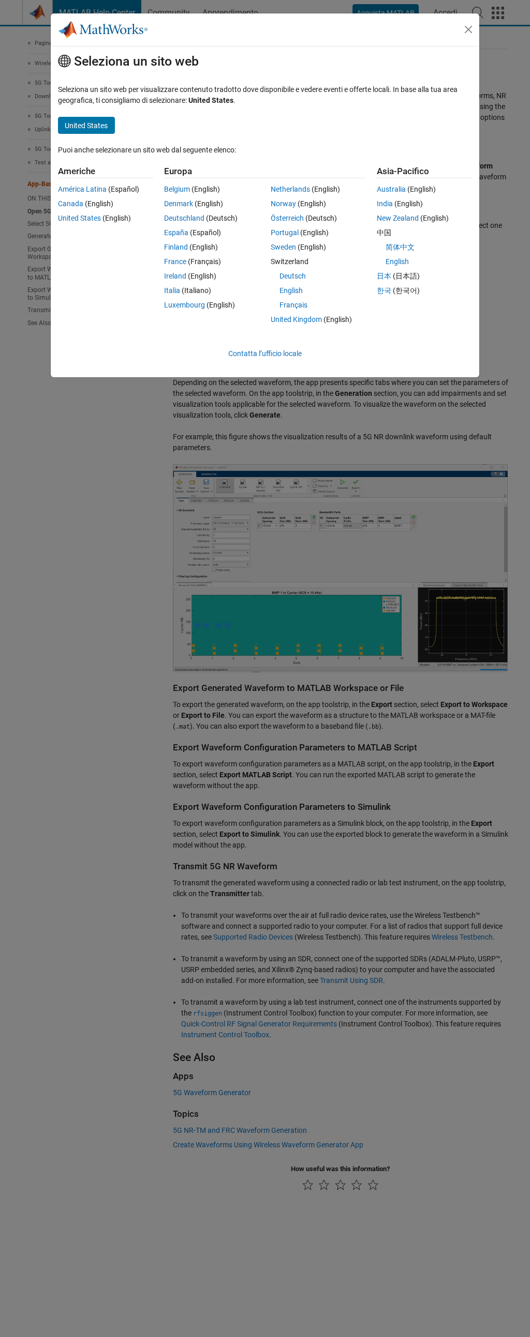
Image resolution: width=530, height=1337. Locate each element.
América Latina (82, 189)
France (175, 261)
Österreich (287, 218)
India (385, 203)
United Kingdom (296, 319)
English (291, 290)
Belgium (177, 189)
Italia (172, 290)
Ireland (175, 276)
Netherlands (290, 189)
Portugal (285, 232)
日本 (384, 276)
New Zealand (398, 218)
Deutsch (292, 276)
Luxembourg (184, 305)
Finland (176, 247)
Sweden (283, 247)
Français (293, 305)
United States (79, 218)
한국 (384, 290)
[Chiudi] (468, 29)
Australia (391, 189)
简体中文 (400, 247)
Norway (283, 203)
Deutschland (184, 218)
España (176, 232)
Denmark (178, 203)
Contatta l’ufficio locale (265, 353)
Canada (70, 203)
